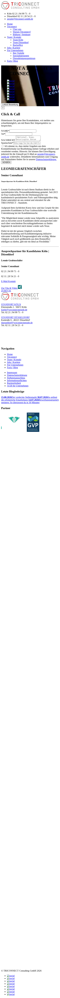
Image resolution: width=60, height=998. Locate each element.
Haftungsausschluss (16, 378)
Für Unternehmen (15, 50)
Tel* (3, 134)
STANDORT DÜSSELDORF (15, 317)
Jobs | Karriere (13, 47)
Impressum (12, 372)
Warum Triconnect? (22, 32)
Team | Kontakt (14, 37)
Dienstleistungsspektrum (24, 58)
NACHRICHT (8, 140)
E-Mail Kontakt (8, 281)
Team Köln (18, 40)
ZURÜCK (6, 290)
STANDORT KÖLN (11, 304)
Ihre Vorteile (18, 53)
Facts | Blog (12, 61)
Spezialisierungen (21, 55)
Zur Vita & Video (9, 288)
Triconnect (12, 26)
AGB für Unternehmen (17, 385)
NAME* (5, 131)
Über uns (17, 29)
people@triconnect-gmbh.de (20, 19)
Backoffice (18, 45)
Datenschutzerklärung (17, 375)
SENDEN (6, 162)
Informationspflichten (17, 380)
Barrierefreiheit (14, 383)
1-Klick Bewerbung (10, 105)
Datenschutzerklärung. (46, 159)
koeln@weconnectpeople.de (14, 309)
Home (10, 24)
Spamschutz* (7, 143)
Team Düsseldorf (21, 42)
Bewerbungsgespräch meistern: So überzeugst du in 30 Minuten (30, 401)
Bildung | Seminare (21, 34)
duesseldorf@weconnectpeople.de (17, 322)
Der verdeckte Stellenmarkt (19, 397)
